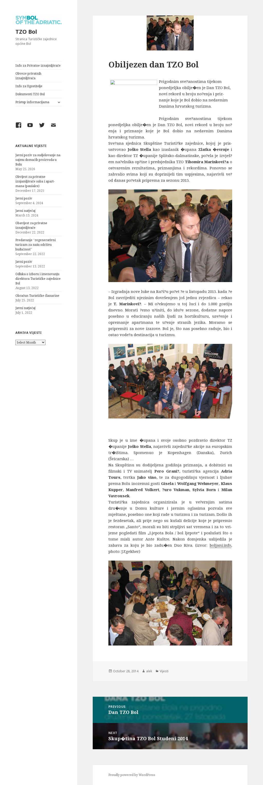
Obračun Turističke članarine (37, 295)
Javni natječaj (25, 210)
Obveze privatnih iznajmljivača (28, 75)
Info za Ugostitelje (28, 86)
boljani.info (220, 545)
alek (149, 671)
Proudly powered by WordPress (131, 775)
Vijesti (164, 671)
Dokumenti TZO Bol (30, 94)
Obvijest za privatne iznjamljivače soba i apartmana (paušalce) (35, 181)
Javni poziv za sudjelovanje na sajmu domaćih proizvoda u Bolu (37, 160)
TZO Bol (26, 31)
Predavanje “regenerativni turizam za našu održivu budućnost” (35, 244)
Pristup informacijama (32, 102)
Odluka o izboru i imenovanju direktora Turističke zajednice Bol (38, 278)
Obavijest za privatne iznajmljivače (31, 225)
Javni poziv (23, 198)
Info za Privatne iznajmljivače (38, 65)
